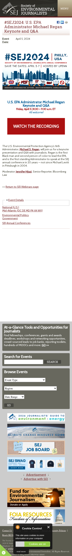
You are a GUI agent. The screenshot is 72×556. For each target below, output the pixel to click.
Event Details (16, 200)
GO (44, 345)
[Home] (29, 14)
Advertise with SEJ (36, 479)
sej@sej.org (12, 548)
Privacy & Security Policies (54, 530)
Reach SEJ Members (11, 535)
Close (48, 527)
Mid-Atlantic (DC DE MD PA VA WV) (22, 210)
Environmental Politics (15, 215)
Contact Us (7, 530)
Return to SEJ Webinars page (22, 186)
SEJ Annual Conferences (16, 223)
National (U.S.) (10, 207)
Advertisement (36, 475)
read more (21, 551)
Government (10, 218)
